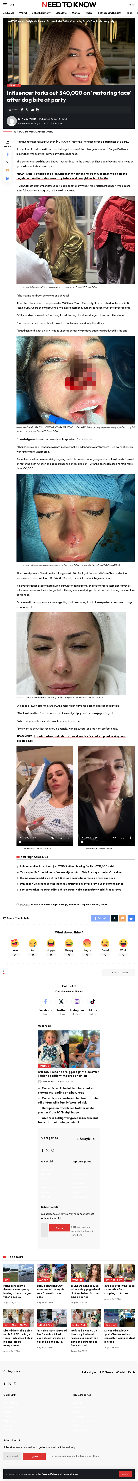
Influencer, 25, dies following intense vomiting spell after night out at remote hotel (71, 883)
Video (104, 904)
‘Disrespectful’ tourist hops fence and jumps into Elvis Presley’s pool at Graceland (71, 872)
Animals (10, 1324)
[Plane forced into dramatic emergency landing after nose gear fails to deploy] (18, 1273)
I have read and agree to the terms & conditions (82, 1231)
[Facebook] (45, 1006)
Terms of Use (69, 1473)
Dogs (64, 904)
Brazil (34, 904)
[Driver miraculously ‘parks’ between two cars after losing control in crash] (119, 1318)
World (44, 1065)
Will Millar (48, 1081)
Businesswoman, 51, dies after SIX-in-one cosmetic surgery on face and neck (67, 878)
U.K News (106, 1372)
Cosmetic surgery (49, 904)
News (23, 1324)
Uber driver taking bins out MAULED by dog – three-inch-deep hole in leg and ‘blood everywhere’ (18, 1338)
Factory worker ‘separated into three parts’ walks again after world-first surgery (70, 889)
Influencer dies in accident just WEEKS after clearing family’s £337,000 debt (67, 866)
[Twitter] (61, 1006)
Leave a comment (120, 972)
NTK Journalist (27, 118)
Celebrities (114, 1280)
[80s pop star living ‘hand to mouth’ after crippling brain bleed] (119, 1273)
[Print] (37, 109)
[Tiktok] (92, 1006)
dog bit (107, 141)
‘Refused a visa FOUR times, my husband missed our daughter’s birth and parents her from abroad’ (84, 1338)
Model (95, 904)
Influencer (74, 904)
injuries (86, 904)
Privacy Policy (49, 1473)
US (6, 1280)
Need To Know (69, 4)
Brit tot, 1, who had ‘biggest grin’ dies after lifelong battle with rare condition (68, 1074)
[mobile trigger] (6, 4)
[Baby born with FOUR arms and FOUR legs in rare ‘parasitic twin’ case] (52, 1273)
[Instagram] (77, 1006)
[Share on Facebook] (21, 109)
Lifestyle (13, 85)
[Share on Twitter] (27, 109)
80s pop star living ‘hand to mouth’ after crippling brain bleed (119, 1289)
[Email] (32, 109)
